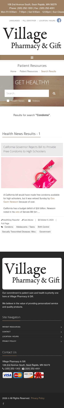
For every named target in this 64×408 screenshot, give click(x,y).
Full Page (5, 223)
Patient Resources (29, 71)
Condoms (9, 226)
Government (44, 231)
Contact (6, 331)
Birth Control (43, 226)
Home (13, 71)
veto (17, 211)
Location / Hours (47, 20)
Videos (36, 100)
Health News (17, 100)
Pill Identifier (29, 20)
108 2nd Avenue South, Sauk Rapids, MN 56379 (32, 4)
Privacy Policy (9, 341)
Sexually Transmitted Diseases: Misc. (19, 231)
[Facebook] (59, 20)
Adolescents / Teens (25, 226)
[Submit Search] (54, 93)
